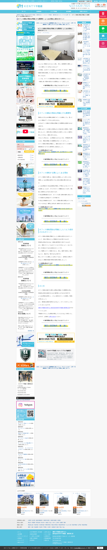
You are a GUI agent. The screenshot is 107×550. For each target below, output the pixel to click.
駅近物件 (32, 540)
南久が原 (84, 510)
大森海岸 (53, 527)
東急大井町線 (54, 524)
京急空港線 (74, 524)
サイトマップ (21, 540)
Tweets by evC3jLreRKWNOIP (23, 399)
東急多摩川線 (62, 524)
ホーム (19, 532)
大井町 (48, 527)
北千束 (28, 510)
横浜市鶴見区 (39, 520)
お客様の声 (47, 536)
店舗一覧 (47, 540)
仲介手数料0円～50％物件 (36, 532)
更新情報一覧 (31, 330)
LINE (103, 31)
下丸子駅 (79, 512)
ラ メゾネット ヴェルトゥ (79, 493)
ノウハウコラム (45, 32)
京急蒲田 (36, 527)
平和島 (44, 527)
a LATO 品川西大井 (22, 464)
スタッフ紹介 (48, 534)
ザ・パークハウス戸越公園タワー (25, 443)
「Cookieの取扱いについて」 (79, 548)
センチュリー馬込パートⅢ (24, 423)
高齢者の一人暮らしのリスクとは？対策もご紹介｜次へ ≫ (56, 24)
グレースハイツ (21, 428)
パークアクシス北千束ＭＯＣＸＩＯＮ (25, 493)
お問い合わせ (52, 316)
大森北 (46, 522)
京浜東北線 (41, 524)
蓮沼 (58, 527)
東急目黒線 (84, 524)
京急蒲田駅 (42, 512)
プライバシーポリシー (23, 536)
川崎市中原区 (46, 520)
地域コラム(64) (81, 198)
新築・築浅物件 (34, 538)
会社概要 (20, 534)
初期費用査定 (103, 16)
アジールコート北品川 (23, 438)
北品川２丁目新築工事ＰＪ (24, 433)
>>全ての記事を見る (86, 203)
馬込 (61, 527)
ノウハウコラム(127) (82, 201)
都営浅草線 (47, 524)
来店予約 (103, 23)
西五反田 (38, 522)
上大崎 (57, 522)
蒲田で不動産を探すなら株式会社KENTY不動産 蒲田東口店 (54, 307)
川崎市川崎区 (53, 520)
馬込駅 (59, 512)
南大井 (42, 522)
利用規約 (20, 538)
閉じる (100, 548)
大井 (53, 522)
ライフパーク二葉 (22, 459)
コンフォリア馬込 (58, 493)
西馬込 (65, 510)
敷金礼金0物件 (33, 534)
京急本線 (36, 524)
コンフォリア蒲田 (40, 493)
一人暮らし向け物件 (35, 536)
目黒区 (59, 520)
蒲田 (46, 510)
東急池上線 (30, 524)
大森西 (61, 522)
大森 (32, 527)
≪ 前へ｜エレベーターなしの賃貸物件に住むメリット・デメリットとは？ (53, 23)
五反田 (40, 527)
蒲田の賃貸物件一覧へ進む (55, 91)
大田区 (25, 510)
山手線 (79, 524)
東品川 (29, 522)
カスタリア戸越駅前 (22, 454)
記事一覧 (73, 23)
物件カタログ (21, 542)
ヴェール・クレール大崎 (23, 469)
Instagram (103, 46)
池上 (50, 522)
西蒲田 (33, 522)
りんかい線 (68, 524)
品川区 (33, 520)
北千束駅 (23, 512)
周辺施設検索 (48, 538)
